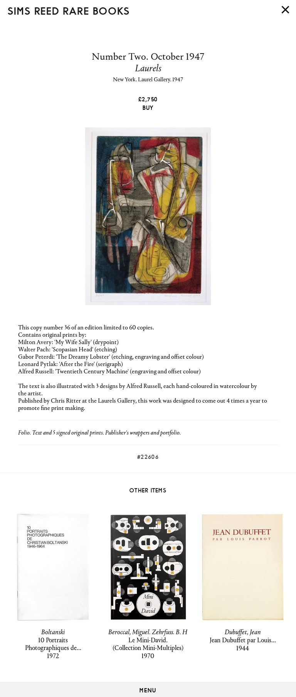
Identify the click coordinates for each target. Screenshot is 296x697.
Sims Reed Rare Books (69, 9)
